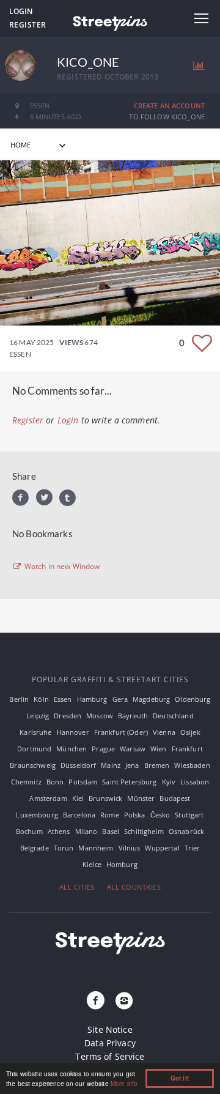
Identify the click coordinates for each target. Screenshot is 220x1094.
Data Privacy (110, 1043)
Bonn (55, 781)
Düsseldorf (78, 765)
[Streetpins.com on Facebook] (96, 1001)
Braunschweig (33, 765)
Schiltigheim (144, 831)
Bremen (157, 765)
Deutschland (173, 715)
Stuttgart (189, 814)
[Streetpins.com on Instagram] (124, 1001)
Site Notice (110, 1029)
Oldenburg (192, 699)
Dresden (67, 715)
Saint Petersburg (129, 781)
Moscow (99, 715)
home (20, 144)
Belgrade (34, 847)
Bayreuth (133, 715)
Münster (141, 798)
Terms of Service (109, 1056)
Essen (63, 699)
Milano (86, 831)
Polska (134, 814)
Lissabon (194, 781)
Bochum (29, 831)
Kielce (91, 864)
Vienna (164, 732)
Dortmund (34, 748)
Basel (110, 831)
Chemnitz (26, 781)
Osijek (190, 732)
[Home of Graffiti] (110, 21)
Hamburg (92, 699)
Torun (64, 847)
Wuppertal (162, 847)
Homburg (122, 864)
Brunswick (105, 798)
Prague (103, 748)
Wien (158, 748)
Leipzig (37, 715)
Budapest (175, 798)
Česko (160, 814)
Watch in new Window (61, 566)
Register (27, 25)
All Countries (134, 886)
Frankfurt (187, 748)
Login (20, 11)
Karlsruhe (35, 732)
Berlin (19, 699)
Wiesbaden (192, 765)
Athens (59, 831)
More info (124, 1083)
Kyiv (169, 781)
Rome (109, 814)
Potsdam (82, 781)
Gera (120, 699)
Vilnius (130, 847)
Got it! (179, 1078)
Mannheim (95, 847)
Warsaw (132, 748)
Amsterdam (48, 798)
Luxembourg (36, 814)
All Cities (77, 886)
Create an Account (169, 105)
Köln (41, 699)
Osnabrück (186, 831)
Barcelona (79, 814)
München (71, 748)
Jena (132, 765)
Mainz (110, 765)
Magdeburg (151, 699)
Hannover (73, 732)
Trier (192, 847)
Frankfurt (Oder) (121, 732)
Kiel (78, 798)
